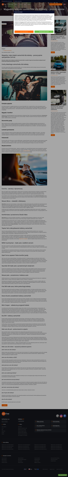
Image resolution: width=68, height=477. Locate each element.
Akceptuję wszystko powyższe (44, 31)
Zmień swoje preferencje (24, 31)
